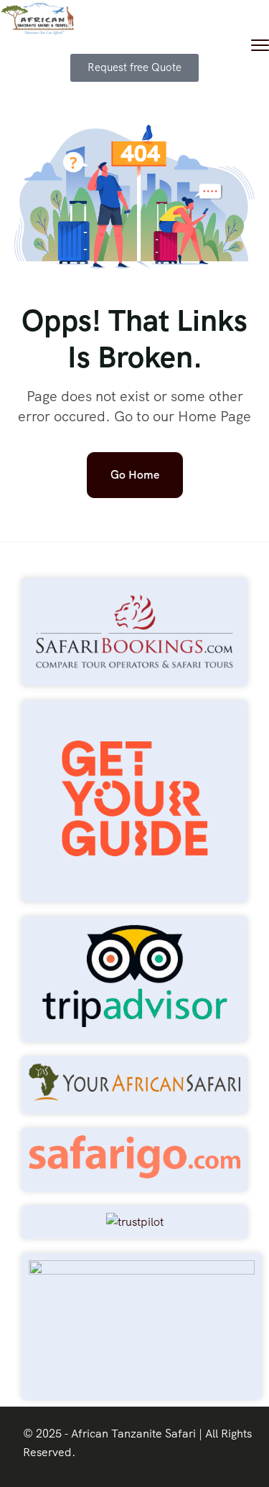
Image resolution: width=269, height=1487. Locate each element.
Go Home (134, 474)
